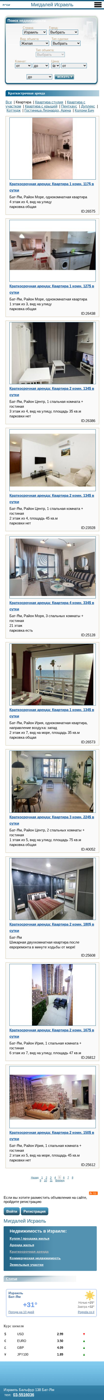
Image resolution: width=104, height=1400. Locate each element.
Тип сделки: (60, 39)
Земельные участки (27, 1265)
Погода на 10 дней (21, 1312)
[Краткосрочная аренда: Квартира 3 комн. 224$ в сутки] (52, 782)
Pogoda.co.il (86, 1312)
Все (9, 102)
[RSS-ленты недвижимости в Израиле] (93, 1193)
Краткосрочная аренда (29, 1251)
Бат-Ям (14, 1297)
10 (45, 1180)
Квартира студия (49, 102)
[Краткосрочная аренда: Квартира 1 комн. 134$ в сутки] (52, 675)
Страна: (28, 28)
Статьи (11, 1279)
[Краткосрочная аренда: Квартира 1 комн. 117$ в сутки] (52, 148)
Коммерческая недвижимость (35, 1258)
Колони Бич (84, 110)
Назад (34, 1177)
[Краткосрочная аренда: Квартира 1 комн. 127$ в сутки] (52, 251)
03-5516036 (23, 1394)
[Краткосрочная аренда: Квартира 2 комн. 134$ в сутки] (52, 353)
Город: (54, 28)
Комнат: (21, 61)
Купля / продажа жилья (29, 1238)
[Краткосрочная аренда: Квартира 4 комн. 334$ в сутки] (52, 567)
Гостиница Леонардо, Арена (47, 110)
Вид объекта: (29, 39)
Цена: (55, 61)
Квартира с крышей (41, 106)
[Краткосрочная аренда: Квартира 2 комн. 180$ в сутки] (52, 889)
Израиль (15, 1293)
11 (51, 1180)
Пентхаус (69, 106)
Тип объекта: (45, 50)
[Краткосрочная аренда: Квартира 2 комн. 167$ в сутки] (52, 995)
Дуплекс (88, 106)
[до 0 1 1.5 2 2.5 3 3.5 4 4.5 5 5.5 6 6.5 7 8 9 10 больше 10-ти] (41, 63)
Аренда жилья (22, 1245)
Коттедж (14, 110)
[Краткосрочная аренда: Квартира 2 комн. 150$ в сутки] (52, 1097)
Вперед (59, 1180)
